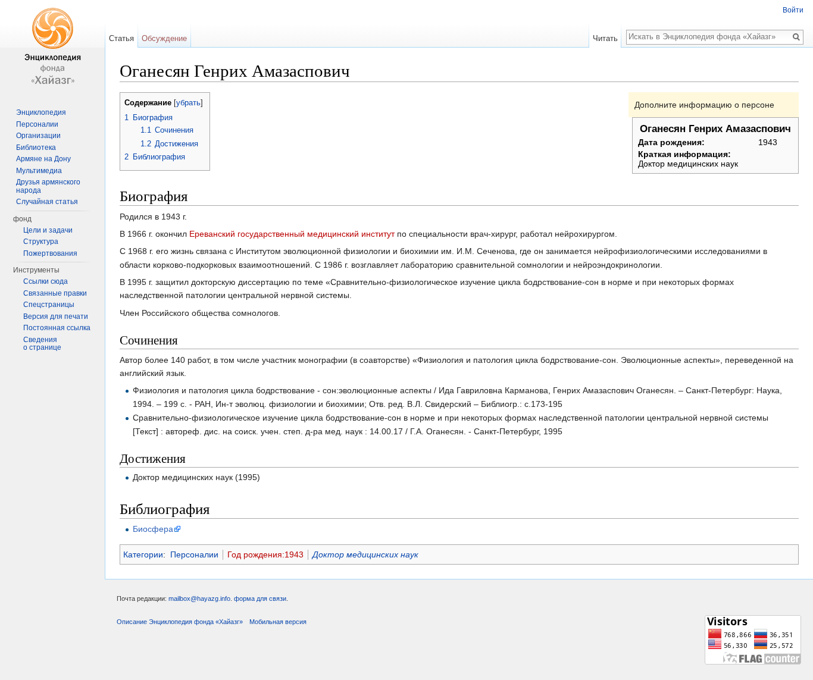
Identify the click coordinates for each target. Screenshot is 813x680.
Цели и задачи (48, 230)
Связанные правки (55, 293)
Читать (605, 38)
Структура (40, 241)
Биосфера (153, 529)
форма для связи (260, 598)
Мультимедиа (39, 171)
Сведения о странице (42, 344)
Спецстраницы (48, 304)
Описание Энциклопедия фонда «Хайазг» (180, 621)
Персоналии (194, 554)
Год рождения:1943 (265, 554)
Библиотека (36, 147)
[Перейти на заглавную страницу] (52, 47)
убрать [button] (188, 103)
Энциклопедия (41, 112)
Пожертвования (50, 253)
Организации (38, 135)
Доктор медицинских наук (365, 554)
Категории (143, 554)
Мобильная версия (278, 621)
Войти (793, 10)
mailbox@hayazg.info (199, 598)
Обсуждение (164, 38)
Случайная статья (47, 202)
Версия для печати (55, 316)
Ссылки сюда (45, 281)
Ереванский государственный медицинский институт (292, 234)
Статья (121, 38)
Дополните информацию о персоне (704, 104)
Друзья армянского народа (48, 186)
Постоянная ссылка (56, 328)
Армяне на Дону (43, 159)
